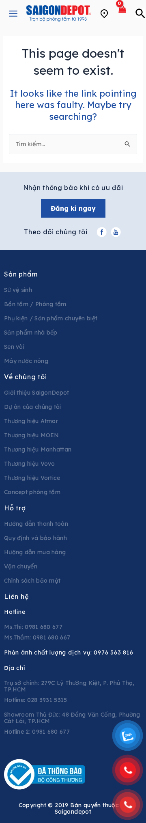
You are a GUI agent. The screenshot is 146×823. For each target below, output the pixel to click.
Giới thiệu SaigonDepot (36, 392)
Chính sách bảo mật (32, 580)
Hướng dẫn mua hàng (35, 552)
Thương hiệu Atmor (31, 421)
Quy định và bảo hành (35, 538)
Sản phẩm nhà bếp (31, 332)
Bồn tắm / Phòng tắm (35, 304)
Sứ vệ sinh (18, 290)
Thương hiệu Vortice (32, 478)
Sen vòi (14, 346)
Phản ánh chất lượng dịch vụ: (68, 652)
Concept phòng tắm (32, 492)
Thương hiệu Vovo (29, 463)
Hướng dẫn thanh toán (36, 523)
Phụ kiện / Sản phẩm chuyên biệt (50, 318)
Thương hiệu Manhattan (37, 449)
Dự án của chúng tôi (32, 406)
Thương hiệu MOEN (31, 435)
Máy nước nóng (26, 361)
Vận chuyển (20, 566)
